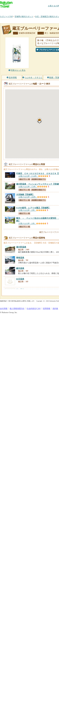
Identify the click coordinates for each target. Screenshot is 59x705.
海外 (21, 11)
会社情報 (3, 308)
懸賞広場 (33, 11)
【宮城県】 (25, 194)
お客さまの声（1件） (27, 223)
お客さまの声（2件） (27, 210)
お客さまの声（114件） (28, 176)
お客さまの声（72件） (27, 187)
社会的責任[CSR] (34, 308)
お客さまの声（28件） (27, 197)
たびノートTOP (6, 16)
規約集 (55, 308)
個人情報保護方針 (17, 308)
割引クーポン (45, 11)
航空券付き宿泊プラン (38, 179)
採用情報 (46, 308)
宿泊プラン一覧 (24, 179)
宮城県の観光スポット (24, 16)
